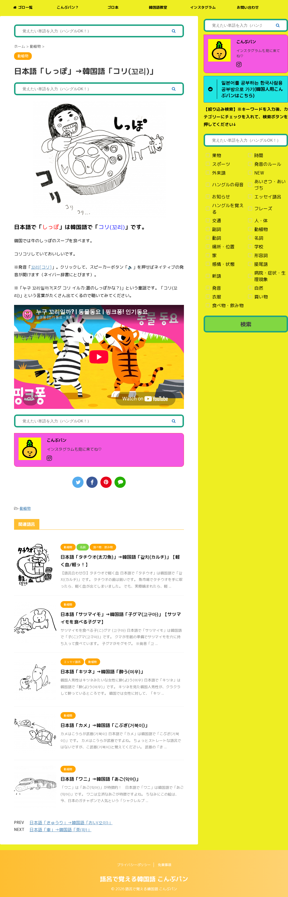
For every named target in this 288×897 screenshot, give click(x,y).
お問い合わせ (248, 7)
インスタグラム (203, 7)
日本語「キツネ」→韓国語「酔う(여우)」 (102, 672)
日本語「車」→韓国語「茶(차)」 (60, 830)
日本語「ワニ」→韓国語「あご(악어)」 (100, 779)
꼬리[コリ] (41, 267)
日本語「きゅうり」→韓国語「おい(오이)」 (71, 823)
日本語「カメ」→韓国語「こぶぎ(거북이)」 (104, 725)
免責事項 (164, 864)
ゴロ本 (112, 7)
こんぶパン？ (68, 7)
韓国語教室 (158, 7)
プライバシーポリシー (134, 864)
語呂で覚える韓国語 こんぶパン (144, 879)
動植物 (25, 508)
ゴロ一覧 (25, 7)
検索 (245, 324)
